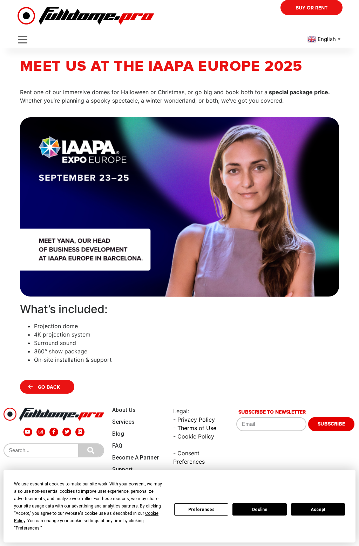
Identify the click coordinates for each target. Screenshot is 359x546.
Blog (118, 433)
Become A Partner (135, 457)
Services (123, 422)
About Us (124, 410)
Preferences (201, 509)
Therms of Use (196, 427)
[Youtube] (27, 432)
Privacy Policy (196, 419)
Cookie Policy (195, 436)
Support (122, 469)
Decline (259, 509)
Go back (49, 387)
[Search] (90, 450)
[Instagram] (40, 432)
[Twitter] (66, 432)
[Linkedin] (79, 432)
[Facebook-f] (53, 432)
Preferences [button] (28, 528)
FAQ (117, 445)
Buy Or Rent (311, 8)
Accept (318, 509)
